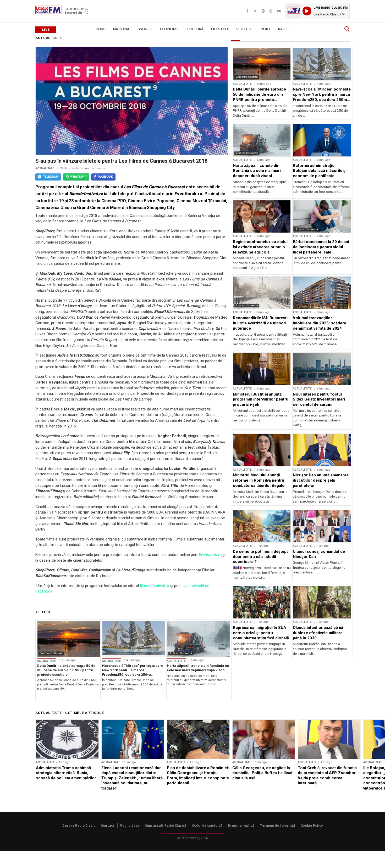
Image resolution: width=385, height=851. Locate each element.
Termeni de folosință (277, 825)
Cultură (195, 28)
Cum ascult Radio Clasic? (165, 825)
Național (122, 28)
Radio (283, 28)
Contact (108, 825)
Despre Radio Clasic (78, 825)
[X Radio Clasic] (255, 11)
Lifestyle (220, 28)
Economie (169, 28)
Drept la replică (241, 825)
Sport (264, 28)
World (145, 28)
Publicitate (129, 825)
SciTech (243, 28)
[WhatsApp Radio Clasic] (271, 11)
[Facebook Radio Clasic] (247, 11)
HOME (101, 28)
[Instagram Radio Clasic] (263, 11)
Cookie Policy (312, 825)
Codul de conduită (207, 825)
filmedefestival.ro (154, 585)
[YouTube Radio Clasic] (279, 11)
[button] (317, 11)
